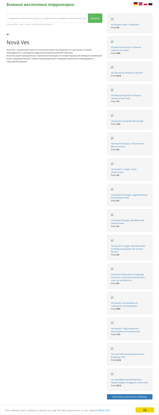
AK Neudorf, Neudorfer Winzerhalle (127, 121)
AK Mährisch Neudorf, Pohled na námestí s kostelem (126, 49)
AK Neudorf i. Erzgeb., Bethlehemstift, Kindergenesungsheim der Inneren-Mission (128, 249)
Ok (145, 410)
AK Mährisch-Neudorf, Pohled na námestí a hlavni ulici (126, 97)
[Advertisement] (54, 89)
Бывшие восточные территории (40, 4)
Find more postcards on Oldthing (129, 396)
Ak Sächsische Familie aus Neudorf (127, 72)
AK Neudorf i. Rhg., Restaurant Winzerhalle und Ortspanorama (125, 330)
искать (95, 18)
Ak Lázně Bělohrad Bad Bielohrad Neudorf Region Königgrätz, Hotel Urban (129, 381)
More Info (104, 410)
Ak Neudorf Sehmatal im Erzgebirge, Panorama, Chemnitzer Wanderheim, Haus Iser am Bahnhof (128, 277)
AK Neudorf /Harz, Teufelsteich (125, 24)
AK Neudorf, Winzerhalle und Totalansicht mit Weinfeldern (124, 304)
